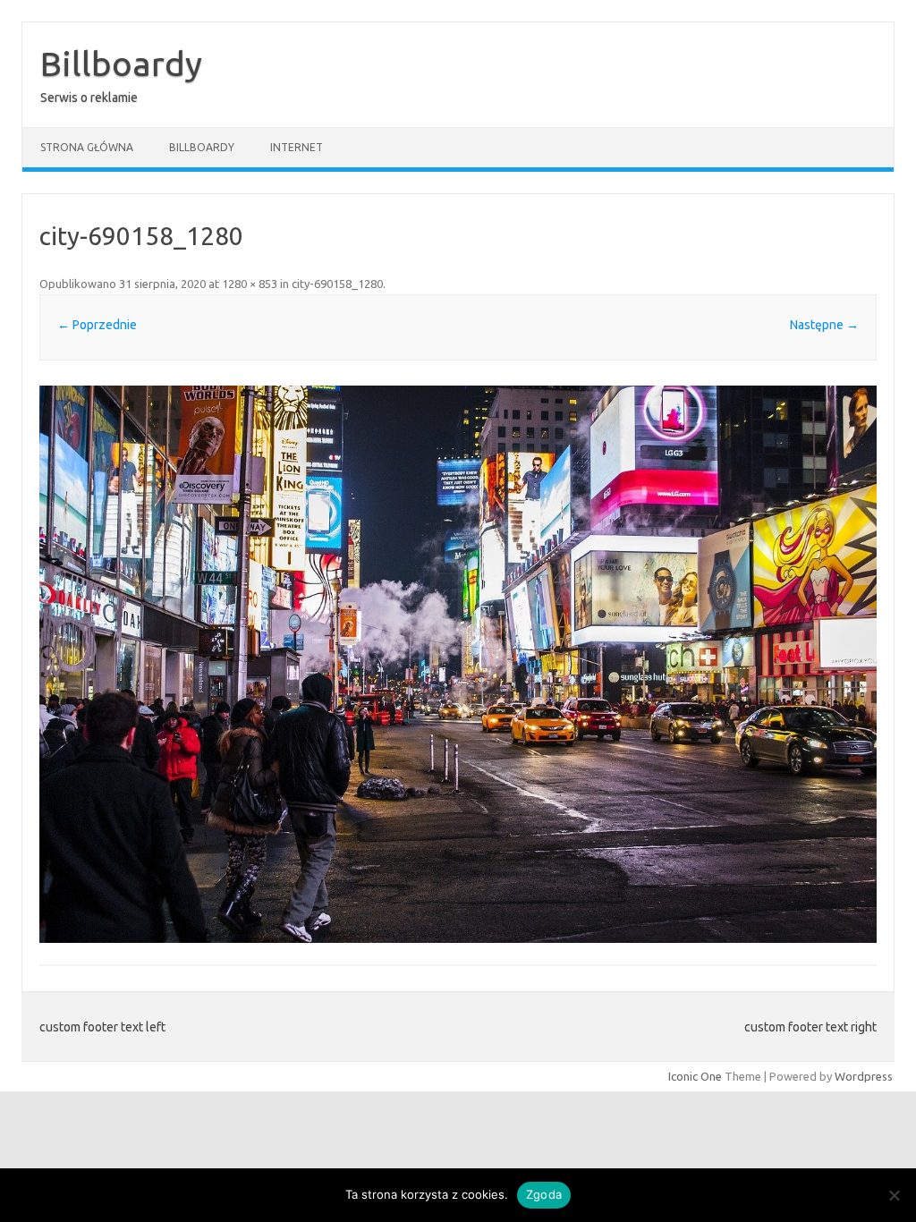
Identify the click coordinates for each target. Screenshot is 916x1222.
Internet (296, 147)
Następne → (824, 325)
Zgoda (544, 1194)
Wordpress (864, 1076)
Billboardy (121, 63)
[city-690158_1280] (457, 664)
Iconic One (695, 1076)
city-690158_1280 (337, 283)
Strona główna (86, 147)
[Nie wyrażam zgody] (894, 1195)
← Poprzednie (97, 325)
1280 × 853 (249, 283)
